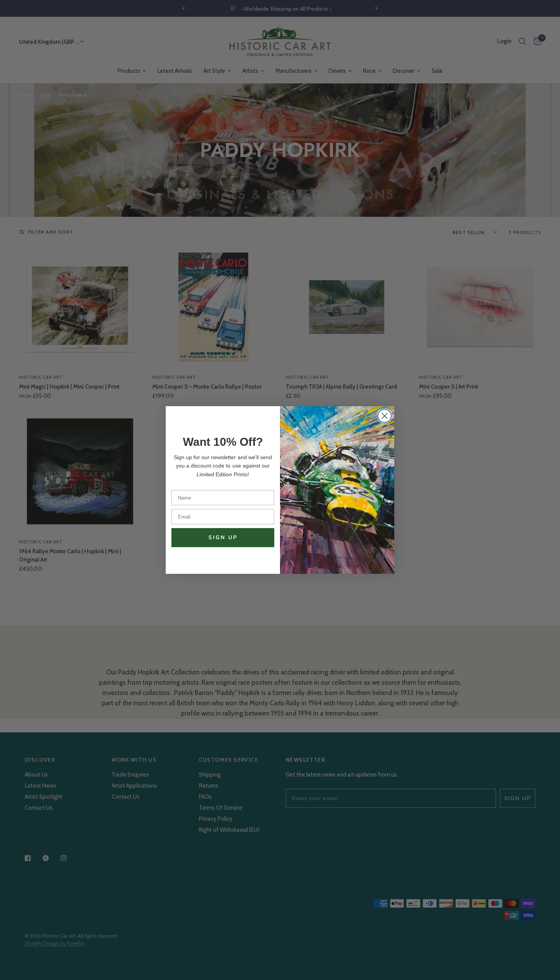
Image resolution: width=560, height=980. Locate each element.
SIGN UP (223, 537)
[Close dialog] (384, 416)
